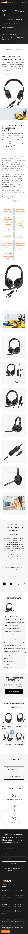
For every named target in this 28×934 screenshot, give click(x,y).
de (25, 2)
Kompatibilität (18, 897)
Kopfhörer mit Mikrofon (9, 36)
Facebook (19, 906)
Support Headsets (19, 893)
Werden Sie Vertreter (7, 911)
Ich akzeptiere (12, 869)
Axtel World (13, 34)
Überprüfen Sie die (14, 692)
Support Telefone (19, 895)
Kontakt (4, 913)
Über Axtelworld (6, 906)
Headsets (4, 893)
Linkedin (19, 911)
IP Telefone (4, 895)
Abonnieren (14, 863)
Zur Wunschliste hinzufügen (10, 23)
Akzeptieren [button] (6, 931)
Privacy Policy (20, 919)
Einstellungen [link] (5, 928)
